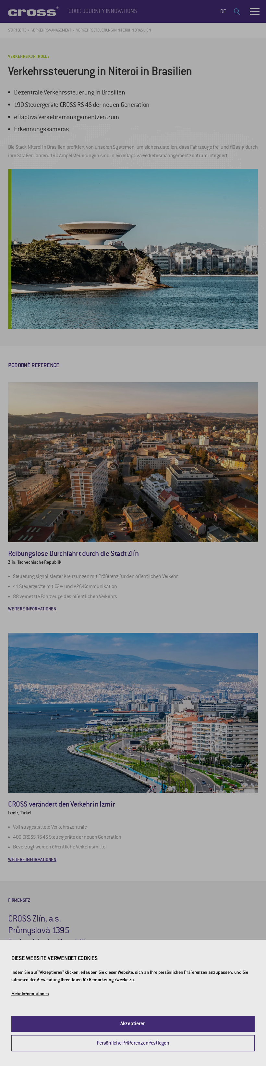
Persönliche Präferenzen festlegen (133, 1043)
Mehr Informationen (30, 994)
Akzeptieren (133, 1023)
